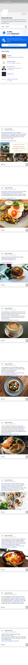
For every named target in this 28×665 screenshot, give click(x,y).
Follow (24, 14)
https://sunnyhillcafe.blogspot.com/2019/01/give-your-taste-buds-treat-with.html (13, 373)
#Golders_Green (5, 635)
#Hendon (22, 596)
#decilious (10, 191)
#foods (3, 431)
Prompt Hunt (10, 74)
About (7, 26)
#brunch (9, 192)
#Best (6, 132)
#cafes (23, 312)
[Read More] (27, 164)
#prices (19, 638)
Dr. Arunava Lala (11, 66)
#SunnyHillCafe (13, 134)
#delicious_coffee (14, 599)
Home (2, 26)
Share (3, 164)
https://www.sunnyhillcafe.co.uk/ (8, 140)
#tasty (21, 600)
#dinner (13, 485)
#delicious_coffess (5, 316)
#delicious (22, 430)
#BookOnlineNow (5, 134)
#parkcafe (24, 134)
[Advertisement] (14, 105)
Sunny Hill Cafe (8, 129)
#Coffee (18, 191)
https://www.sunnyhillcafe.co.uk (8, 198)
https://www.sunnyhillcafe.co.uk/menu (10, 320)
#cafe (11, 262)
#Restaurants (11, 132)
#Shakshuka (16, 192)
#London (3, 262)
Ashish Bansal (10, 61)
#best (20, 312)
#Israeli (17, 426)
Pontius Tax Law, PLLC (12, 79)
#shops (17, 596)
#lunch (14, 543)
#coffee (5, 313)
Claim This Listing (13, 45)
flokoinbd (9, 55)
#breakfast (4, 192)
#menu (13, 638)
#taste (9, 638)
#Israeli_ (9, 486)
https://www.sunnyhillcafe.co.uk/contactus (14, 603)
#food (14, 191)
